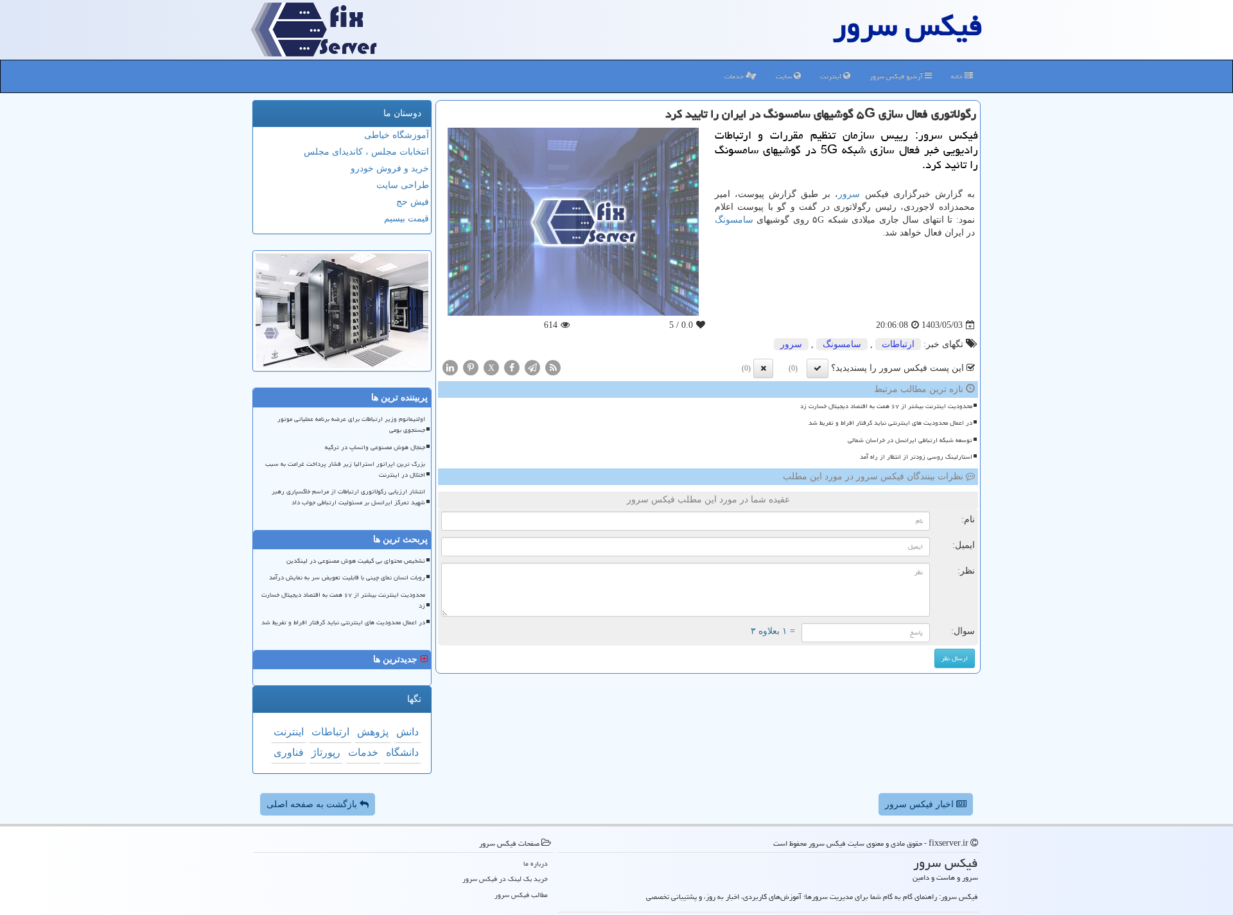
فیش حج (412, 202)
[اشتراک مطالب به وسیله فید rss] (553, 367)
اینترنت (831, 76)
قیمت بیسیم (406, 218)
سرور (849, 194)
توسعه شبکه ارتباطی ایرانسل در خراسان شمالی (910, 440)
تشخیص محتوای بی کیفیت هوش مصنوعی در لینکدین (355, 560)
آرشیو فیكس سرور (897, 76)
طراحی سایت (402, 185)
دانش (407, 731)
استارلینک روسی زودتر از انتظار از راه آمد (916, 456)
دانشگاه (402, 752)
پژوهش (373, 731)
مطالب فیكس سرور (521, 895)
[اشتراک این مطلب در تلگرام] (532, 367)
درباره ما (535, 863)
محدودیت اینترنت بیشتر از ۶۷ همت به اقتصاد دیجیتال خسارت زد (886, 406)
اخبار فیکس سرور (920, 804)
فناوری (289, 752)
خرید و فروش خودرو (390, 168)
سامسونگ (734, 220)
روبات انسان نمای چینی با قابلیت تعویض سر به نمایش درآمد (347, 577)
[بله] (817, 368)
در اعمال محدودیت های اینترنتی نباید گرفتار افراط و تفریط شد (890, 422)
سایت (785, 76)
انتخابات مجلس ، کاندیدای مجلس (366, 152)
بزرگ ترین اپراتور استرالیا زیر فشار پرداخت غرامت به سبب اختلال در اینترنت (345, 469)
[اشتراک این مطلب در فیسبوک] (512, 367)
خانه (958, 76)
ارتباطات (898, 344)
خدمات (735, 76)
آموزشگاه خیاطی (396, 135)
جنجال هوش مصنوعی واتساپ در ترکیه (375, 447)
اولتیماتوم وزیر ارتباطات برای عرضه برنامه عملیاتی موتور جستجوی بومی (351, 424)
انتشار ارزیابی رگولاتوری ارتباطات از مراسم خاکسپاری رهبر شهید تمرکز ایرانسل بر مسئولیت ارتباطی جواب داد (348, 497)
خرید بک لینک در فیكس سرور (505, 878)
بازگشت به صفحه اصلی (313, 804)
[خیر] (763, 368)
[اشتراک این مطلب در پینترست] (471, 367)
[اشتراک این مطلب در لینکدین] (450, 367)
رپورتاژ (325, 752)
